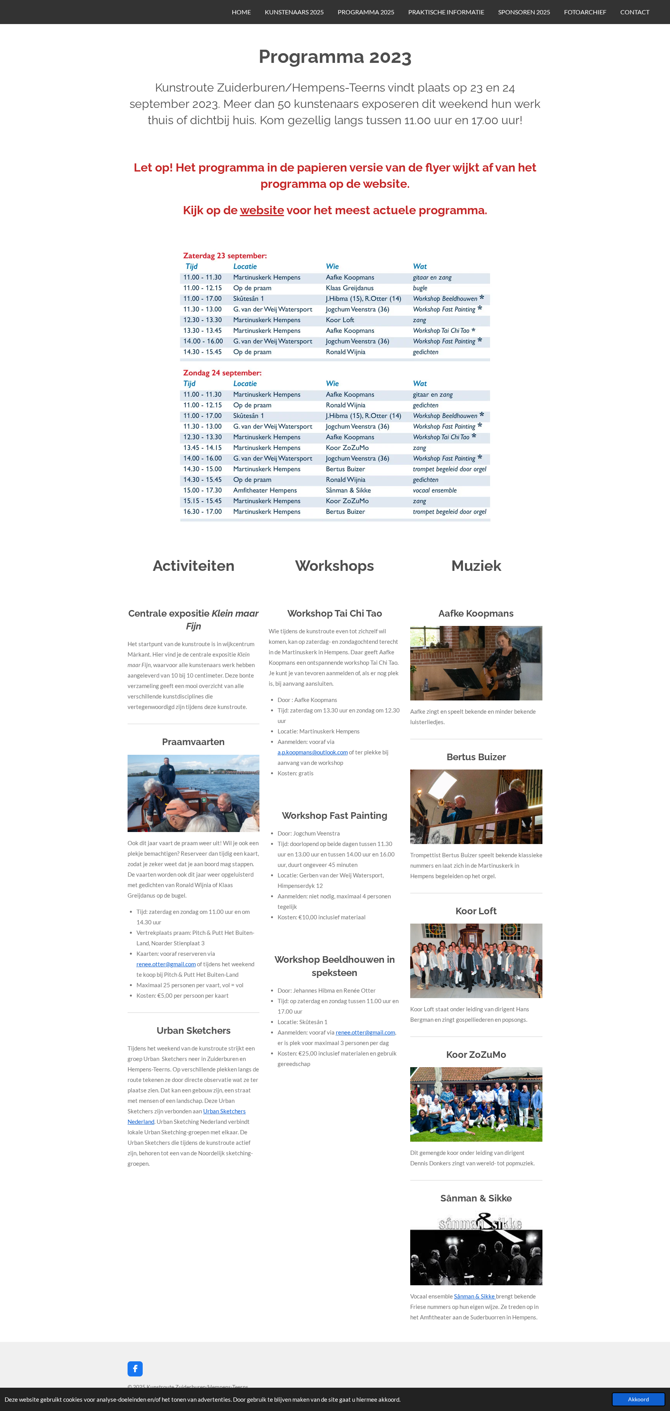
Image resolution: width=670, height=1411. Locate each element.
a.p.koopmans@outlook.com (313, 752)
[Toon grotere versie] (335, 387)
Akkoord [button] (638, 1399)
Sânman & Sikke (475, 1296)
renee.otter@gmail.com (166, 963)
